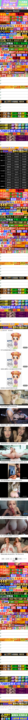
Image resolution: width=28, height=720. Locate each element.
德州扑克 (24, 169)
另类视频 (24, 161)
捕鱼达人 (9, 169)
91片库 (9, 177)
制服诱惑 (24, 182)
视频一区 (3, 155)
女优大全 (17, 177)
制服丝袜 (17, 161)
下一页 (19, 558)
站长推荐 (3, 165)
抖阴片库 (3, 181)
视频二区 (3, 160)
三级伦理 (9, 159)
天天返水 (24, 172)
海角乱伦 (17, 182)
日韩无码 (24, 187)
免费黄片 (24, 179)
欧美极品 (17, 156)
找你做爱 (24, 164)
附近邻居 (9, 164)
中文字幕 (17, 159)
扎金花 (16, 172)
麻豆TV (16, 174)
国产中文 (9, 185)
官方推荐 (3, 170)
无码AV (2, 176)
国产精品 (9, 154)
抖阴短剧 (17, 187)
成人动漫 (24, 156)
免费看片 (3, 186)
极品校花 (9, 187)
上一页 (7, 558)
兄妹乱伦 (17, 185)
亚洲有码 (9, 156)
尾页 (14, 560)
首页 (3, 558)
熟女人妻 (17, 179)
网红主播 (17, 154)
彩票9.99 (9, 172)
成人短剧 (24, 185)
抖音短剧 (9, 174)
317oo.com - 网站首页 (11, 11)
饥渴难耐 (17, 164)
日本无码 (24, 154)
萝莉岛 (24, 177)
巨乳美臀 (24, 159)
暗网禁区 (9, 182)
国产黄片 (9, 179)
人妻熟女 (9, 161)
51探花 (24, 174)
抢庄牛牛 (17, 169)
